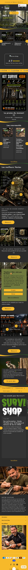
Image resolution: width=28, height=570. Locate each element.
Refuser (13, 294)
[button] (2, 7)
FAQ (19, 391)
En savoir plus (11, 381)
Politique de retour (19, 388)
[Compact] (12, 183)
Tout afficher (14, 161)
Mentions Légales (6, 391)
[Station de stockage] (16, 326)
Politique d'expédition (6, 388)
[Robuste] (21, 194)
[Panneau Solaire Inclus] (7, 329)
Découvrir (8, 222)
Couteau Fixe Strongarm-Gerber (7, 141)
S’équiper (14, 13)
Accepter (13, 290)
